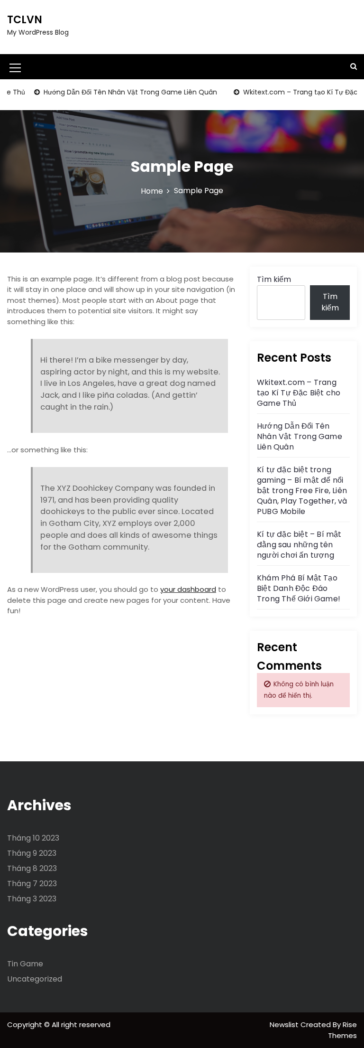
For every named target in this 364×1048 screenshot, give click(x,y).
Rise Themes (342, 1030)
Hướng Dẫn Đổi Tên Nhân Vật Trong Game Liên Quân (120, 92)
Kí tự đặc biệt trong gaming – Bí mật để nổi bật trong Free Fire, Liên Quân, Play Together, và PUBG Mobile (302, 490)
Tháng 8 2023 (32, 868)
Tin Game (25, 963)
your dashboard (188, 589)
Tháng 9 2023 (31, 853)
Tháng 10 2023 (33, 838)
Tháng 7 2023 (32, 883)
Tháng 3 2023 (31, 898)
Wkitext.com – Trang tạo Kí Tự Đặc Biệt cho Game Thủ (298, 393)
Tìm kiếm (274, 279)
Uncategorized (34, 978)
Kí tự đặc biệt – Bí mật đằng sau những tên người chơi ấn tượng (299, 545)
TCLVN (24, 19)
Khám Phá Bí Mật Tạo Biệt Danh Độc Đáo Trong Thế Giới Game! (298, 588)
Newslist (285, 1024)
